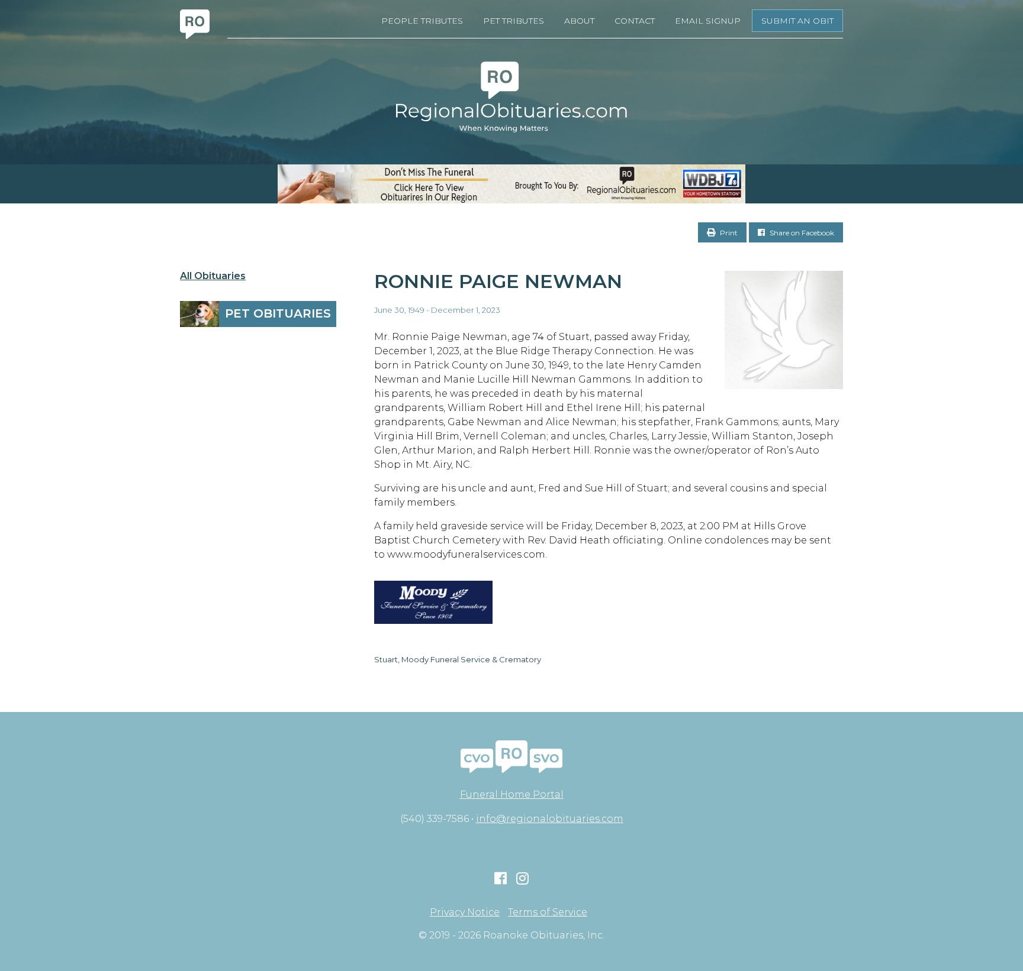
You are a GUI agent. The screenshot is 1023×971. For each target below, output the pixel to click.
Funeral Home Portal (512, 794)
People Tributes (422, 20)
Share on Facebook (801, 232)
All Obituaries (213, 276)
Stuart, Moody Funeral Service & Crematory (457, 659)
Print (728, 232)
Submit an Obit (797, 20)
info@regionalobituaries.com (549, 818)
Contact (635, 20)
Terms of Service (547, 912)
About (579, 20)
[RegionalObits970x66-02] (511, 183)
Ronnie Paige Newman (498, 281)
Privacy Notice (465, 912)
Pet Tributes (513, 20)
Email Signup (708, 20)
